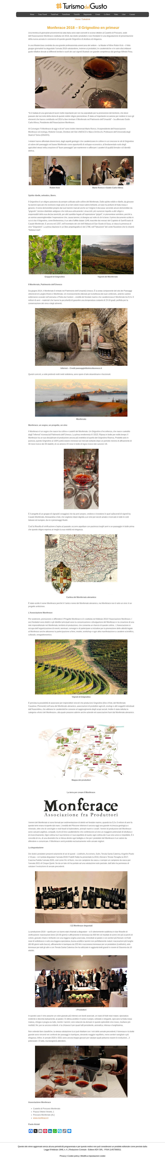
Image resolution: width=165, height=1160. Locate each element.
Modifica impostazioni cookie (93, 1156)
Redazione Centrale (77, 1150)
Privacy (63, 1156)
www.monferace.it (40, 1118)
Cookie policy (73, 1156)
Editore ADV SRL (95, 1150)
